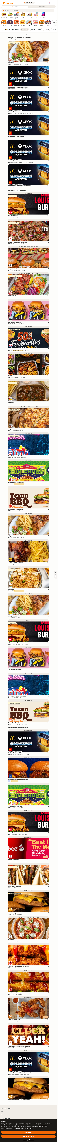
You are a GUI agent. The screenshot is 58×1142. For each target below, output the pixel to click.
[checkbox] (4, 23)
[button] (7, 3)
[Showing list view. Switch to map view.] (55, 11)
